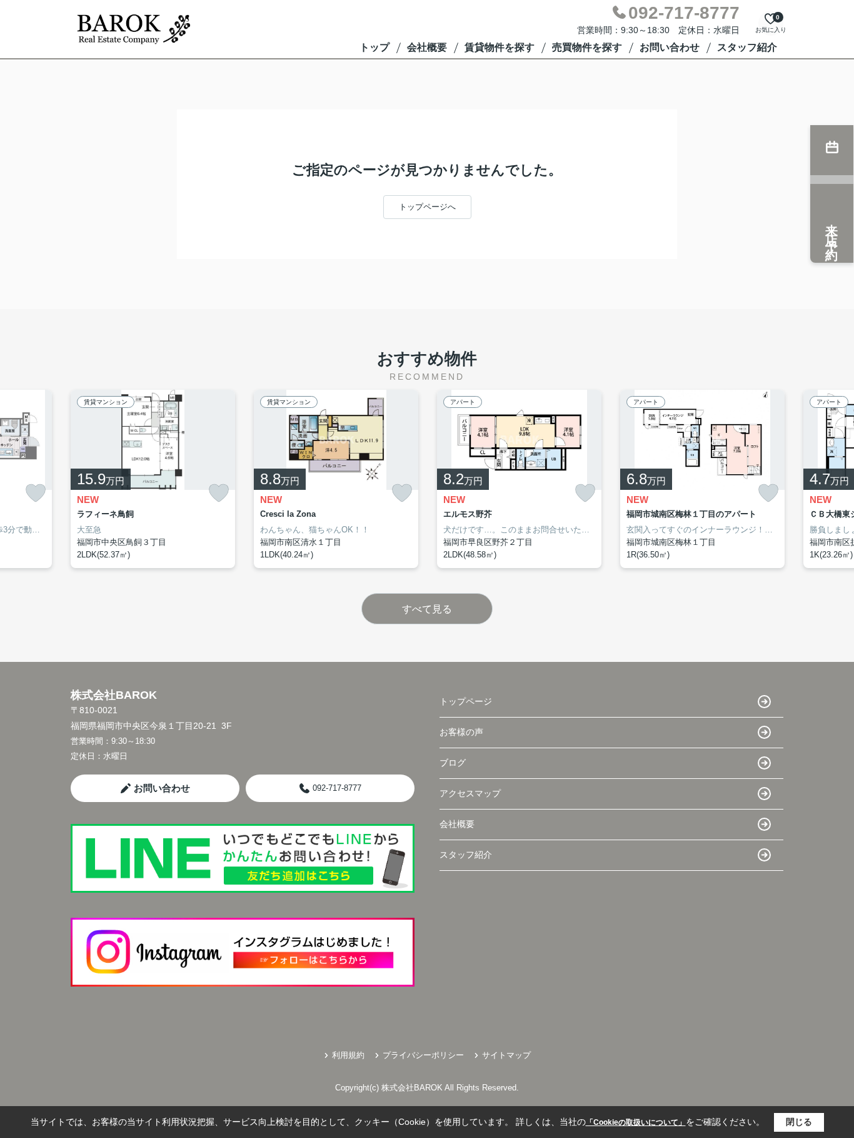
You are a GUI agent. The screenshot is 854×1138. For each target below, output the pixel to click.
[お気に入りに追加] (36, 493)
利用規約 (348, 1055)
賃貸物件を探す (500, 47)
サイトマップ (506, 1055)
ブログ (453, 763)
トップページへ (427, 206)
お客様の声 (461, 732)
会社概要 (427, 47)
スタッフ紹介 (747, 47)
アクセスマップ (470, 793)
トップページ (466, 701)
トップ (374, 47)
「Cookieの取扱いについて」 (636, 1122)
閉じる (799, 1122)
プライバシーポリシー (423, 1055)
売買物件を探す (587, 47)
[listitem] (152, 479)
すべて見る (427, 609)
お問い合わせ (670, 47)
